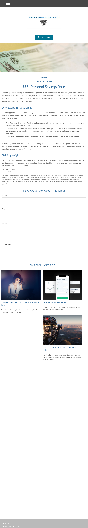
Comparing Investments (54, 302)
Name (4, 195)
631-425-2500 (13, 526)
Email (4, 209)
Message (5, 223)
